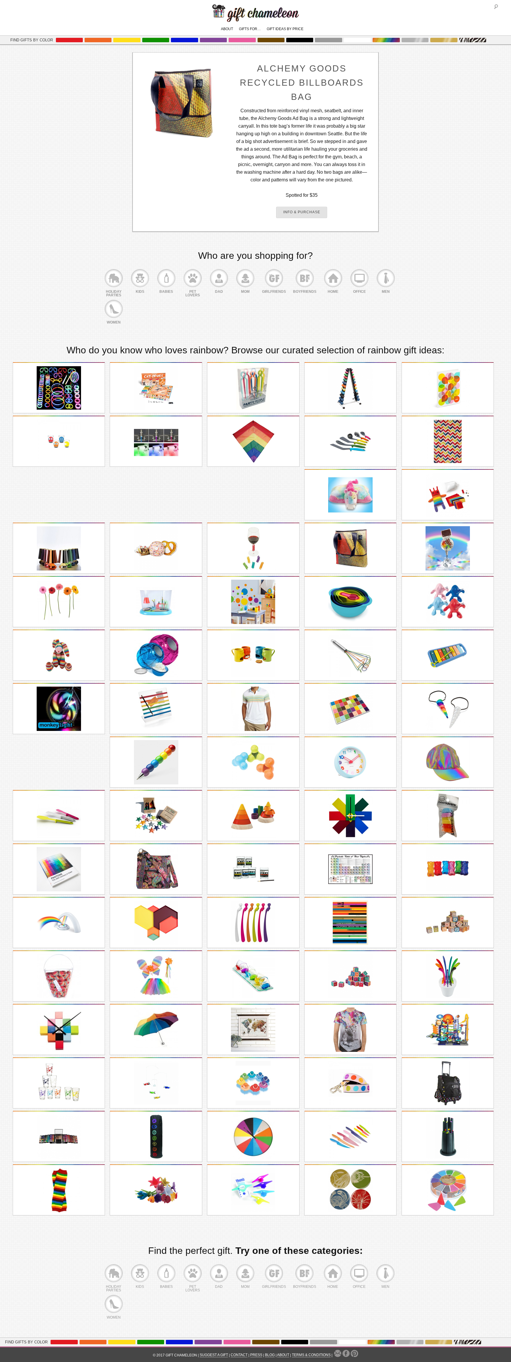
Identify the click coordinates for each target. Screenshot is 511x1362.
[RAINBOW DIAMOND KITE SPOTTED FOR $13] (253, 441)
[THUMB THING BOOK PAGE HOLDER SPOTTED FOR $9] (253, 1190)
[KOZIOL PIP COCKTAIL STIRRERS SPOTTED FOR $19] (253, 923)
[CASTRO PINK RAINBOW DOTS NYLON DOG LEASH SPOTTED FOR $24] (350, 1083)
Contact (239, 1355)
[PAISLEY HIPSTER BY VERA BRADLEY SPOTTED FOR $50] (156, 869)
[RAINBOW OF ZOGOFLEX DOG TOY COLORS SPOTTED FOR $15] (253, 762)
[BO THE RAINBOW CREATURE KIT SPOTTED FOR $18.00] (448, 495)
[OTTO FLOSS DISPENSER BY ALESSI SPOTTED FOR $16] (448, 602)
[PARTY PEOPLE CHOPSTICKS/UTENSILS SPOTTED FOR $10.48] (253, 388)
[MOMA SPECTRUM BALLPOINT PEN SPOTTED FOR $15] (156, 762)
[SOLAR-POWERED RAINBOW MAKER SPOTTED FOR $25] (448, 548)
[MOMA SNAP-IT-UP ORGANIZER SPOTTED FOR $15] (156, 709)
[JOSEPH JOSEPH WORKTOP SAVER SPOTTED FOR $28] (350, 709)
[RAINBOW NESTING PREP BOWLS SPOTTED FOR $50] (350, 602)
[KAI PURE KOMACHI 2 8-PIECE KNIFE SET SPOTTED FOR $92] (350, 1136)
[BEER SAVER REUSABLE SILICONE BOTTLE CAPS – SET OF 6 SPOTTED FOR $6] (448, 816)
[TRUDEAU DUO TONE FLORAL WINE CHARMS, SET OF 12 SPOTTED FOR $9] (156, 1190)
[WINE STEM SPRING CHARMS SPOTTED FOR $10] (253, 548)
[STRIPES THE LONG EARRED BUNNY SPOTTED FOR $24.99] (59, 655)
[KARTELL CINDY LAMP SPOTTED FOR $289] (59, 548)
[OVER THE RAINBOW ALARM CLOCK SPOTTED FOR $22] (350, 762)
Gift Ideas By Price (285, 29)
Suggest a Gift (214, 1355)
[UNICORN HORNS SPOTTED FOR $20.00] (448, 709)
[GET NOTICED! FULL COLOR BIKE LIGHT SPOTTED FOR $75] (59, 709)
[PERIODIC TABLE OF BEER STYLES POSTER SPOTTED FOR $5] (350, 869)
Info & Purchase (301, 212)
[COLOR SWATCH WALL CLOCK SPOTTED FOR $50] (350, 816)
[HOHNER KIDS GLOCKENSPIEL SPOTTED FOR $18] (448, 655)
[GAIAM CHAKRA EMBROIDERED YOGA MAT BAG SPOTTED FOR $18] (156, 1136)
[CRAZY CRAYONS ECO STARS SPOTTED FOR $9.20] (156, 816)
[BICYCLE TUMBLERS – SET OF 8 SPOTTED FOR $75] (59, 1083)
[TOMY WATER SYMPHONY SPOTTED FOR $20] (253, 1083)
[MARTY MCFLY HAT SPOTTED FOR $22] (448, 762)
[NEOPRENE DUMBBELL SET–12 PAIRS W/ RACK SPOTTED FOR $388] (350, 388)
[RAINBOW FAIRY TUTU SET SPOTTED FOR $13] (156, 976)
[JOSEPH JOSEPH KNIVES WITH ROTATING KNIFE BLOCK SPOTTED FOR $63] (448, 1136)
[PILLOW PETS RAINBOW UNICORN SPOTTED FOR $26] (350, 495)
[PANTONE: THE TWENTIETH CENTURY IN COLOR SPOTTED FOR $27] (59, 869)
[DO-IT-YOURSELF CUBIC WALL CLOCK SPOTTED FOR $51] (59, 1029)
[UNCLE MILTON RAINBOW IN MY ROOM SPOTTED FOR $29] (59, 923)
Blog (270, 1355)
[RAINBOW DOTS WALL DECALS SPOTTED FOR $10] (253, 602)
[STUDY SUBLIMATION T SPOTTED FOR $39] (350, 1029)
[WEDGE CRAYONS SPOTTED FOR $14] (448, 1190)
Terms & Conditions (311, 1355)
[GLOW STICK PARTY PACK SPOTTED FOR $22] (59, 388)
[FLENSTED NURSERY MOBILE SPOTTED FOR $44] (156, 1083)
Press (256, 1355)
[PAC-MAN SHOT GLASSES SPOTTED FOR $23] (59, 441)
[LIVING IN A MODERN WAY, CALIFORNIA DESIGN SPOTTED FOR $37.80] (350, 923)
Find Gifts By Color (31, 40)
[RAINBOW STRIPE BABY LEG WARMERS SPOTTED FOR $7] (59, 1190)
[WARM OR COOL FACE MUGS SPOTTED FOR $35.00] (253, 655)
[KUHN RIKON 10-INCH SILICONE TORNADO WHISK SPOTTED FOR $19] (350, 655)
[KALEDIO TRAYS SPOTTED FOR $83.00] (156, 923)
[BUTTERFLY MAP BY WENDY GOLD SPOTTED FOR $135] (253, 1029)
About (227, 29)
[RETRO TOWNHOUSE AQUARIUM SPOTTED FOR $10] (156, 602)
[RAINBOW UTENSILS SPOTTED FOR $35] (350, 441)
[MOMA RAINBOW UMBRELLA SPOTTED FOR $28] (156, 1029)
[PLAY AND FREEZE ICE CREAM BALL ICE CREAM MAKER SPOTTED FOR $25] (156, 655)
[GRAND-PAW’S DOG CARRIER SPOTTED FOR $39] (448, 1083)
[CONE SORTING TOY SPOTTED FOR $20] (253, 816)
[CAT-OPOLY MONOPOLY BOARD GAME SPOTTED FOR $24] (156, 388)
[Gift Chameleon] (255, 19)
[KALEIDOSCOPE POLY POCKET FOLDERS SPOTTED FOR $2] (448, 388)
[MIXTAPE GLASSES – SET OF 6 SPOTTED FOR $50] (253, 869)
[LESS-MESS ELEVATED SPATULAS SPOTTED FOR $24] (59, 816)
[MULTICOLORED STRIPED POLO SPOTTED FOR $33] (253, 709)
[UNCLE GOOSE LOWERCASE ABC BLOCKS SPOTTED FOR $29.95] (448, 923)
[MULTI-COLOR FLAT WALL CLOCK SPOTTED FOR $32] (253, 1136)
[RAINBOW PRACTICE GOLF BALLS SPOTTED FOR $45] (59, 976)
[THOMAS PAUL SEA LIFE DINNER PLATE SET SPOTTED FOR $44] (350, 1190)
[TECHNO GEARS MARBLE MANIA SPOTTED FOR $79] (448, 1029)
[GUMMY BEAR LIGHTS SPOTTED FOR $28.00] (448, 869)
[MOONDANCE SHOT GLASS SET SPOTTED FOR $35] (253, 976)
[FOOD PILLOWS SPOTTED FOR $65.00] (156, 548)
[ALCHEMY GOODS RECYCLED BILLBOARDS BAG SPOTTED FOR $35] (350, 548)
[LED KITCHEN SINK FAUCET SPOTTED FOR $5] (156, 441)
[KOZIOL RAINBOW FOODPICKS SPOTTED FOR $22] (448, 976)
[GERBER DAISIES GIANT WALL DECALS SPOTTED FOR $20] (59, 602)
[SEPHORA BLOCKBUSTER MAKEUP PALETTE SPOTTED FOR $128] (59, 1136)
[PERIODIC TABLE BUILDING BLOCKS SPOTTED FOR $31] (350, 976)
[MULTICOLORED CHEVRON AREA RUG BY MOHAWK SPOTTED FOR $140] (448, 441)
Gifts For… (250, 29)
